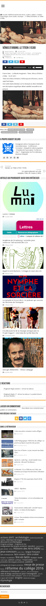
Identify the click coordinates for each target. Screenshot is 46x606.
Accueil (4, 15)
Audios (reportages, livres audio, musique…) (21, 15)
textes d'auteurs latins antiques (11, 576)
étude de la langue (29, 578)
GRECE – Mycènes (20, 488)
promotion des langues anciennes (12, 562)
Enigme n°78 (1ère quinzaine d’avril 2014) (28, 479)
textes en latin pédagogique (31, 576)
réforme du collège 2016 (24, 568)
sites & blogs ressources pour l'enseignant (18, 574)
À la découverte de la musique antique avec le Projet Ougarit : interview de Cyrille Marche (21, 332)
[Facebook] (21, 418)
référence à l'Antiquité (9, 571)
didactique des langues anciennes (18, 540)
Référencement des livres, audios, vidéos (22, 15)
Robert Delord (9, 51)
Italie (42, 549)
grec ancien (4, 549)
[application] (23, 67)
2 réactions (8, 57)
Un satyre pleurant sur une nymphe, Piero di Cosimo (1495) (29, 171)
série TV (40, 574)
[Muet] (34, 67)
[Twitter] (25, 418)
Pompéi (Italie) (27, 560)
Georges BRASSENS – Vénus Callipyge (18, 370)
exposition (31, 546)
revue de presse (34, 564)
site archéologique (32, 571)
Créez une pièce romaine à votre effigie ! (28, 431)
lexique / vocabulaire (7, 558)
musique (34, 558)
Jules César (21, 552)
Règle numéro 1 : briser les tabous (22, 389)
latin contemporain (6, 554)
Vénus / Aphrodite (26, 132)
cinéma (2, 540)
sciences (23, 571)
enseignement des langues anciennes (13, 546)
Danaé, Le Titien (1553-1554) (15, 167)
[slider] (39, 67)
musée (40, 558)
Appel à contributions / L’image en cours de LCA (22, 271)
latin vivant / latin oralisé (26, 554)
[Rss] (17, 418)
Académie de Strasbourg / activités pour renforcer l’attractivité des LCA (19, 241)
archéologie (22, 537)
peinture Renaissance (9, 132)
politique (18, 560)
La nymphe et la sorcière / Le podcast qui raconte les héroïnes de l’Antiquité (23, 301)
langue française (32, 552)
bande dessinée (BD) (36, 538)
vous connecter (35, 408)
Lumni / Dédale (9, 214)
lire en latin (23, 557)
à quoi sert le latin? (7, 578)
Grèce (11, 549)
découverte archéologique (11, 542)
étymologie (6, 580)
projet (35, 560)
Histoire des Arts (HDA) (16, 129)
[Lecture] (5, 67)
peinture (30, 129)
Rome (2, 569)
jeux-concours (8, 551)
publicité (29, 562)
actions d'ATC (7, 537)
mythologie (3, 560)
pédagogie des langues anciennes (11, 565)
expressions (40, 546)
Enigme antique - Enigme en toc (13, 544)
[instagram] (29, 418)
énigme (19, 578)
